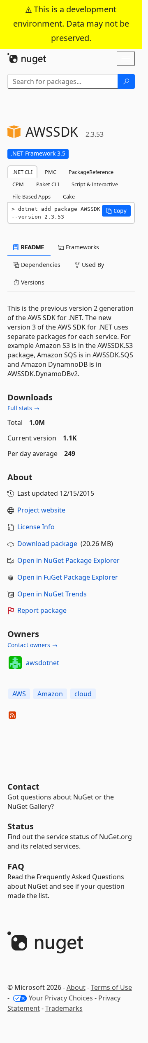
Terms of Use (111, 987)
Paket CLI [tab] (47, 184)
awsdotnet (42, 662)
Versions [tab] (31, 282)
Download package (47, 543)
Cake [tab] (69, 196)
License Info (36, 526)
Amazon (50, 693)
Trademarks (64, 1008)
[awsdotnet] (15, 662)
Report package (42, 610)
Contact (23, 786)
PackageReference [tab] (91, 172)
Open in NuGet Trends (52, 593)
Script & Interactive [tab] (95, 184)
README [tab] (31, 247)
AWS (19, 693)
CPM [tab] (18, 184)
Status (20, 826)
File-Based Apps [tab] (31, 196)
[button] (116, 211)
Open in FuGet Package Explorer (67, 577)
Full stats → (23, 408)
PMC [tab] (50, 172)
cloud (83, 693)
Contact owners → (32, 645)
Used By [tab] (92, 265)
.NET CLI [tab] (22, 172)
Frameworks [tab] (81, 247)
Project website (41, 510)
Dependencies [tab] (39, 265)
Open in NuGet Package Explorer (68, 560)
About (76, 987)
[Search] (126, 81)
